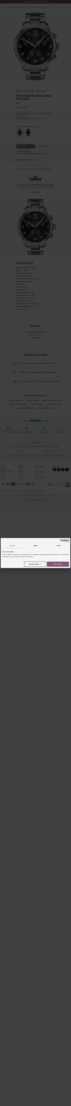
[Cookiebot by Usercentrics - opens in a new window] (61, 540)
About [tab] (59, 545)
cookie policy (29, 556)
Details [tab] (35, 545)
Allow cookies (58, 564)
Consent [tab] (12, 545)
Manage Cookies (34, 564)
